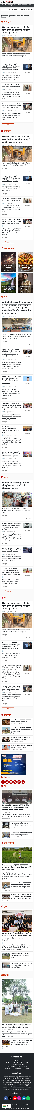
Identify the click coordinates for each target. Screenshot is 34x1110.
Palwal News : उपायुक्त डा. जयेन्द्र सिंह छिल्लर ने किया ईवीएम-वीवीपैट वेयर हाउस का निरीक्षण (21, 965)
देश (15, 5)
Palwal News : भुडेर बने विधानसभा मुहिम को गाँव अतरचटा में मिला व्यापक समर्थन (21, 956)
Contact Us (15, 1105)
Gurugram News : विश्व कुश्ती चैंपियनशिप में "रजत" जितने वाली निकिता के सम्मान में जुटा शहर (11, 454)
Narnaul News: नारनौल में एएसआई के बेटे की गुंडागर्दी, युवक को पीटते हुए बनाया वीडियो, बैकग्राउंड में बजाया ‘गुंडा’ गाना (11, 67)
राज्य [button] (30, 5)
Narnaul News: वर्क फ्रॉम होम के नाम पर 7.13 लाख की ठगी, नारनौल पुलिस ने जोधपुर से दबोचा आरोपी (11, 106)
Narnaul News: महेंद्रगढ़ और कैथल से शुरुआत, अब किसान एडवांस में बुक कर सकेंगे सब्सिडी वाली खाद (16, 867)
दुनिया (19, 5)
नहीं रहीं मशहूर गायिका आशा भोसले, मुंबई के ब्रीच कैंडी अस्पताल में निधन (21, 746)
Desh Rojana (27, 1108)
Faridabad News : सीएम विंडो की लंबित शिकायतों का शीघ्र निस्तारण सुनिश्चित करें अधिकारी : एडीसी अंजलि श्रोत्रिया (15, 807)
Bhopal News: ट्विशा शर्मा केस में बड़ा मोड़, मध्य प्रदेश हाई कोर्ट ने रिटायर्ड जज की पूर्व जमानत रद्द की (21, 730)
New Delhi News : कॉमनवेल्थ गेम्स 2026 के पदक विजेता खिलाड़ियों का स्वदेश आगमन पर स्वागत (10, 429)
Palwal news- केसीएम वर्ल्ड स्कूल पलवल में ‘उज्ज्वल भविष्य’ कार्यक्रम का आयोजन (21, 825)
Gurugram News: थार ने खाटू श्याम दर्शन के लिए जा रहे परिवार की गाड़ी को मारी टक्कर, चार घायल (11, 550)
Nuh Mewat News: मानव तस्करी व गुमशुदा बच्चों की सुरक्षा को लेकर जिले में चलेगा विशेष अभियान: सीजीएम (11, 526)
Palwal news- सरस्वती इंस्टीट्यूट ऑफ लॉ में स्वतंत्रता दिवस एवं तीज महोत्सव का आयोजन (16, 1026)
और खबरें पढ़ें (8, 125)
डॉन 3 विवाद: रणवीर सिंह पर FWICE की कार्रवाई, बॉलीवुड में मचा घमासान (21, 738)
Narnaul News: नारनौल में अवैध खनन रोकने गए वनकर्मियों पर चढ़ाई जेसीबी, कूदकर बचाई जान (16, 30)
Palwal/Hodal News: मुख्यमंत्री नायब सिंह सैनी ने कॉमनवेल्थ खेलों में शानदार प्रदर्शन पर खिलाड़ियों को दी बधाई (11, 406)
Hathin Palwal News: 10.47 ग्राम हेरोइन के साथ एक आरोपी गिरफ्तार (11, 86)
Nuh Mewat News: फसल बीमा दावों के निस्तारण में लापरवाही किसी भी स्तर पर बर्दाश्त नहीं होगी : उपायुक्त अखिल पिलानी (16, 886)
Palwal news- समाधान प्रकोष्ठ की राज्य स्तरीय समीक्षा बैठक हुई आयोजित (21, 834)
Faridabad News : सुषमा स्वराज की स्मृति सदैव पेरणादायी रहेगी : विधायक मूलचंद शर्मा (15, 486)
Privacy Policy (25, 1105)
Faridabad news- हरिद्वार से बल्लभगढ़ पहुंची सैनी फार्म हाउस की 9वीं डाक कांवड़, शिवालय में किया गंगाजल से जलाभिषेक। (17, 1043)
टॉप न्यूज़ (10, 5)
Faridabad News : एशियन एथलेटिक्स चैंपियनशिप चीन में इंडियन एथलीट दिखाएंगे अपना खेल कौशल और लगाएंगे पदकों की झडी (11, 571)
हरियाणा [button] (24, 5)
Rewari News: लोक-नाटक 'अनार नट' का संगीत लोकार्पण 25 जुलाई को (21, 721)
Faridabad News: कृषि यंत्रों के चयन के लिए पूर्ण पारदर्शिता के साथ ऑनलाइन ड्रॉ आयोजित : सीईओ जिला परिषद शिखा (21, 896)
